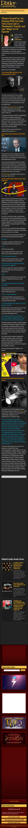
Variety (21, 411)
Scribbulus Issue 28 (14, 809)
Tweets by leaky (14, 801)
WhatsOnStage (6, 174)
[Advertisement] (14, 632)
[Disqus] (14, 498)
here (15, 131)
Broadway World (13, 107)
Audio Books (17, 39)
